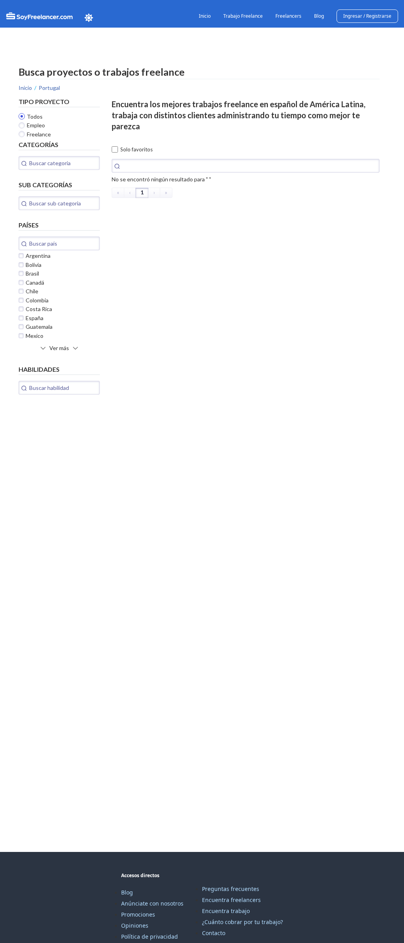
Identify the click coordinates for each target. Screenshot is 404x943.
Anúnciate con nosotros (152, 903)
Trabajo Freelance (243, 16)
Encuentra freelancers (231, 900)
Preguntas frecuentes (230, 889)
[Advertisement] (78, 455)
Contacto (213, 933)
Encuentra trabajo (226, 911)
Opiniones (134, 925)
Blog (319, 16)
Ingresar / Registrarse (367, 16)
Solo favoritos (136, 149)
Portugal (49, 87)
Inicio (205, 16)
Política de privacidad (149, 936)
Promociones (138, 914)
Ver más (59, 348)
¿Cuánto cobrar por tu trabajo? (242, 922)
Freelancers (288, 16)
